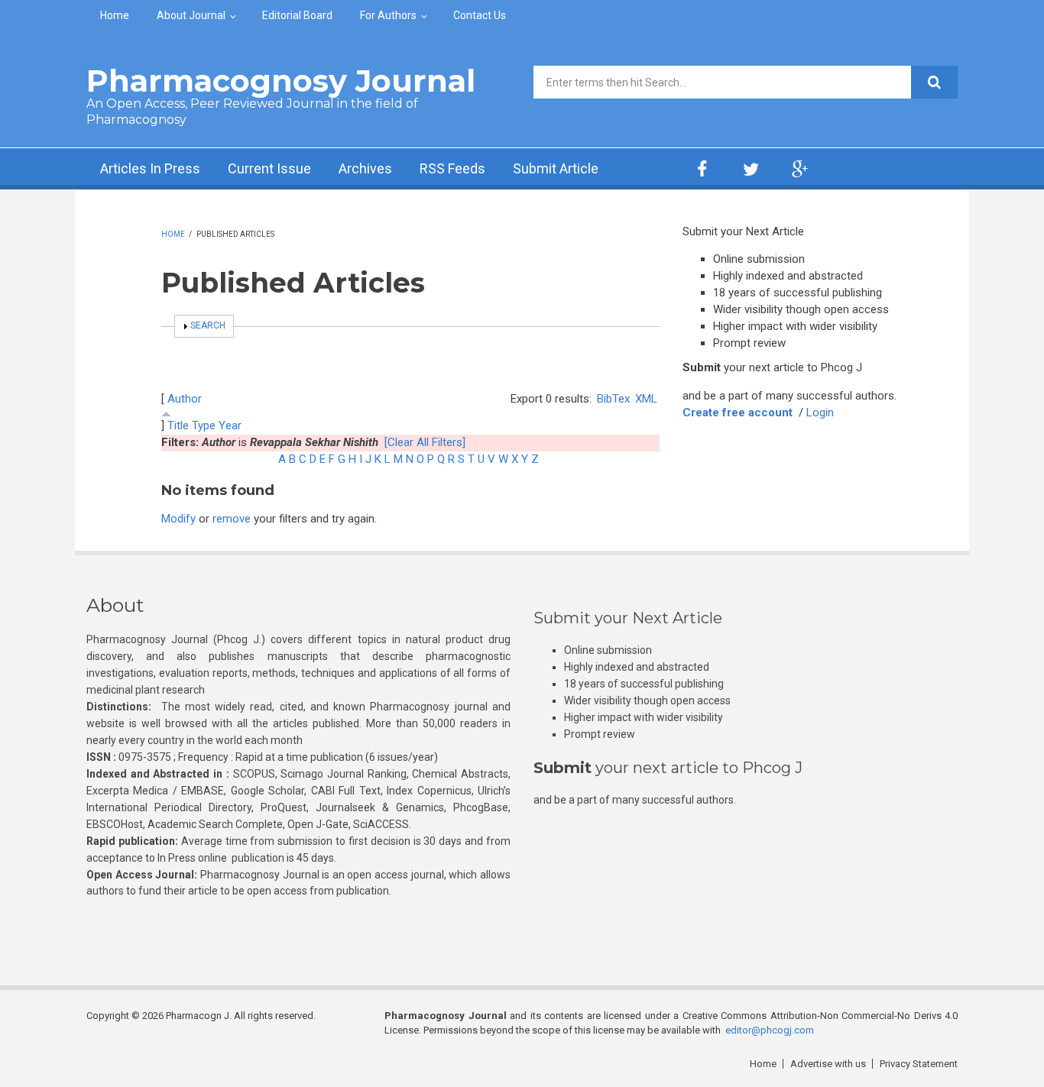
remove (231, 519)
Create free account (737, 412)
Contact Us (479, 15)
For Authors (388, 15)
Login (820, 412)
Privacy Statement (919, 1064)
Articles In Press (150, 168)
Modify (178, 519)
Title (178, 425)
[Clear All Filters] (424, 442)
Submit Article (555, 168)
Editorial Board (297, 15)
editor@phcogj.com (769, 1030)
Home (114, 15)
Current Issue (269, 168)
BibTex (613, 399)
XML (646, 399)
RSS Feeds (452, 168)
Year (230, 425)
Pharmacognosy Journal (280, 80)
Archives (365, 168)
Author (184, 399)
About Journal (191, 15)
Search (207, 325)
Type (204, 425)
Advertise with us (828, 1064)
